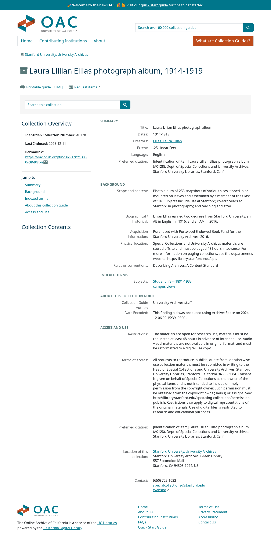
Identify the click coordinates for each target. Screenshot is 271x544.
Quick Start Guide (152, 527)
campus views (164, 286)
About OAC (147, 512)
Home (27, 41)
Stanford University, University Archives (56, 54)
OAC (47, 23)
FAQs (142, 522)
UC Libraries (107, 522)
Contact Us (207, 522)
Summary (32, 185)
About (99, 41)
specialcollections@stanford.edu (179, 485)
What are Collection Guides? (223, 41)
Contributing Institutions (63, 41)
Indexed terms (36, 198)
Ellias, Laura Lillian (167, 141)
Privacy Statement (212, 512)
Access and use (37, 212)
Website (159, 490)
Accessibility (208, 517)
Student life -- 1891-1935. (172, 281)
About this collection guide (46, 205)
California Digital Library (62, 528)
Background (35, 191)
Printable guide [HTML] (44, 87)
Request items (85, 87)
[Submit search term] (248, 27)
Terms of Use (209, 507)
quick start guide (154, 5)
